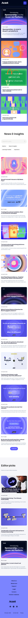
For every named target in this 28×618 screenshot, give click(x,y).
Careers (14, 592)
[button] (25, 3)
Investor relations (14, 594)
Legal (14, 589)
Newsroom (14, 583)
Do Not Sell (15, 612)
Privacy (21, 612)
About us (14, 580)
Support (14, 586)
